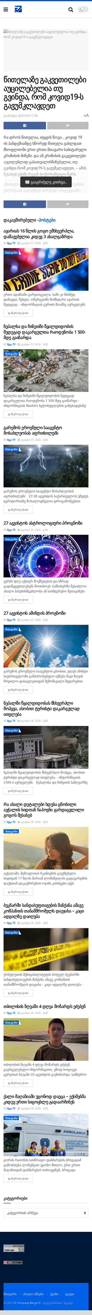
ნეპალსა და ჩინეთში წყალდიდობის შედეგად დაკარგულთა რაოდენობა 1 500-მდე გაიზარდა (45, 331)
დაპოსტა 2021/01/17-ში (21, 115)
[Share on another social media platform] (68, 125)
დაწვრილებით (20, 313)
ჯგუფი (69, 1294)
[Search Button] (70, 9)
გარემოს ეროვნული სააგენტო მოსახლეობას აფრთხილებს (33, 430)
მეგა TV (11, 243)
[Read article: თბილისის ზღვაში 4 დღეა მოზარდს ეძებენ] (46, 1039)
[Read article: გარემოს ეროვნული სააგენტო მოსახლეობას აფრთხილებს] (46, 466)
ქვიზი (54, 1294)
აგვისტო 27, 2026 (30, 243)
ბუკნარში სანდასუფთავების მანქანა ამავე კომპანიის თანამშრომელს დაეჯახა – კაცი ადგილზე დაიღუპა (44, 910)
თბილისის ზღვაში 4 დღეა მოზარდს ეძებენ (45, 1006)
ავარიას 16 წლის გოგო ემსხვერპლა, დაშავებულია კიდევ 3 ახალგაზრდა (39, 233)
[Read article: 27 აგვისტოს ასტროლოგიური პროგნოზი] (46, 556)
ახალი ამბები (33, 1294)
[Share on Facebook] (25, 125)
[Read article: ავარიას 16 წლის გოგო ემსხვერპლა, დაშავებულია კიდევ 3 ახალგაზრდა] (46, 269)
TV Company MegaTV (27, 1303)
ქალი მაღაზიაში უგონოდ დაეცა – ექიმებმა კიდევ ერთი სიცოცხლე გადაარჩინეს (45, 1099)
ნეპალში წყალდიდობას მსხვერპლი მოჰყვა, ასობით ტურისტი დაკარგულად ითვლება (42, 708)
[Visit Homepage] (18, 9)
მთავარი (11, 252)
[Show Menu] (6, 9)
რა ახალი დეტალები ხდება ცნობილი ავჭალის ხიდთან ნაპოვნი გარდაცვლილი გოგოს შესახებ (44, 809)
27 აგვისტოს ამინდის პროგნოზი (35, 613)
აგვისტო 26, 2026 (30, 720)
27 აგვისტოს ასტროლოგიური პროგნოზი (43, 523)
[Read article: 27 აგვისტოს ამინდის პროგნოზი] (46, 646)
